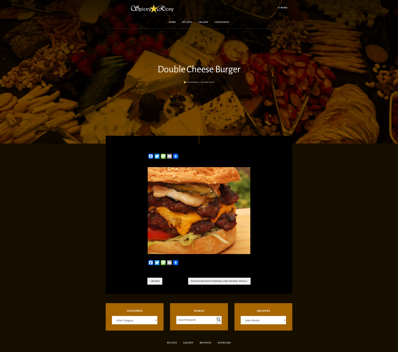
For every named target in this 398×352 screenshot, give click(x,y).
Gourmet (193, 82)
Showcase (208, 82)
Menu (284, 8)
